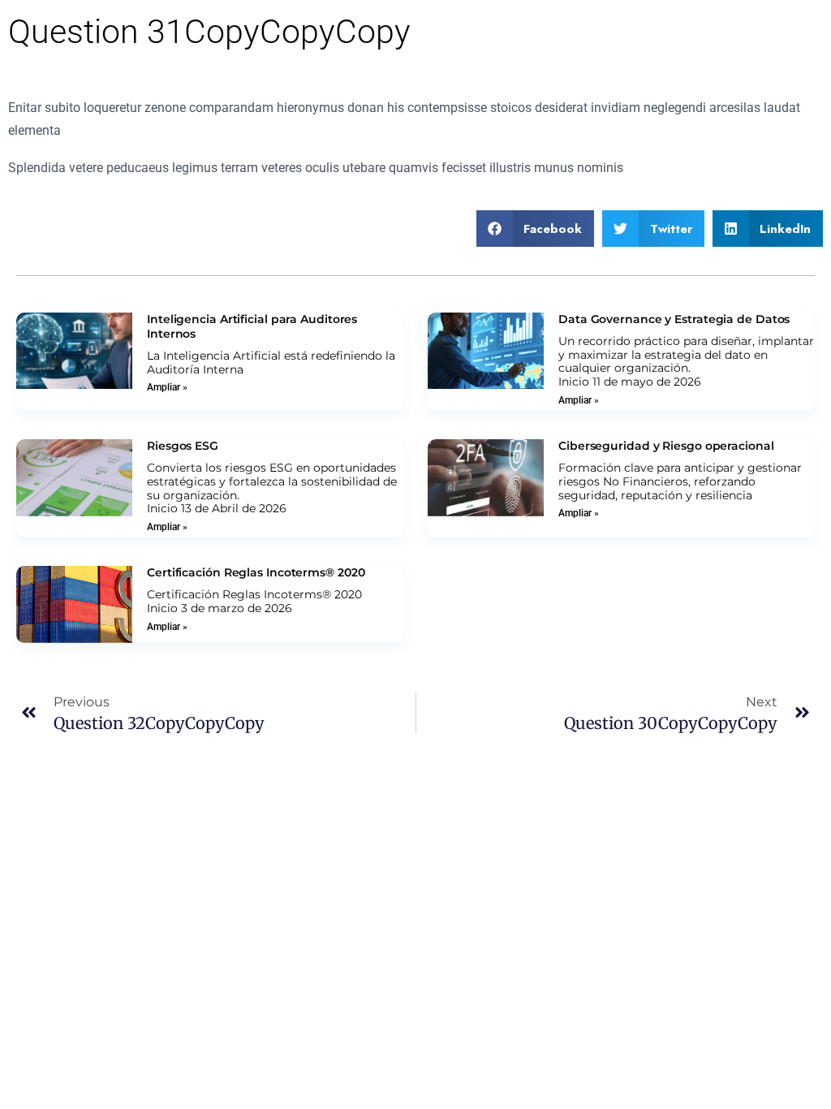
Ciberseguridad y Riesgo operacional (666, 445)
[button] (535, 228)
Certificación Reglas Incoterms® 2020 (255, 572)
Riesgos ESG (182, 445)
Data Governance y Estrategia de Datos (674, 319)
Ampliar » (167, 387)
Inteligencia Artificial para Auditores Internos (252, 326)
